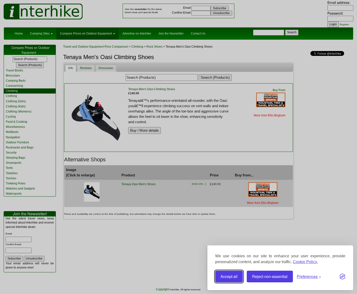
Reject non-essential (270, 276)
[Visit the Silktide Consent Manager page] (342, 276)
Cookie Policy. (305, 262)
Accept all (229, 276)
